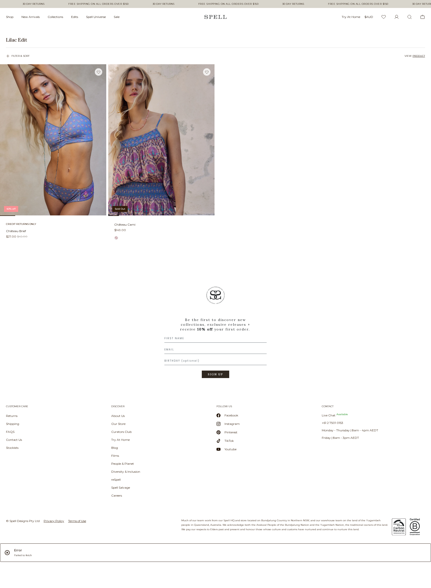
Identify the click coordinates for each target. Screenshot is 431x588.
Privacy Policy (54, 521)
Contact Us (14, 440)
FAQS (10, 432)
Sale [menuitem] (116, 17)
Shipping (12, 424)
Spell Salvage (120, 487)
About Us (118, 416)
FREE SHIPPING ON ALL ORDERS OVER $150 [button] (98, 4)
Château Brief (16, 231)
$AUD (368, 17)
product (419, 56)
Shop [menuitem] (9, 17)
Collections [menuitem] (55, 17)
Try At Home (120, 440)
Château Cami (124, 224)
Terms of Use (77, 521)
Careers (116, 495)
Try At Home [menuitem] (351, 17)
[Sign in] (396, 17)
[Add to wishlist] (99, 72)
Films (115, 455)
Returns (11, 416)
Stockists (12, 448)
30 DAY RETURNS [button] (33, 4)
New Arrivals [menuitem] (30, 17)
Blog (114, 448)
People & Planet (122, 463)
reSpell (116, 479)
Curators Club (121, 432)
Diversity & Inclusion (125, 471)
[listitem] (215, 40)
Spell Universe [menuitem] (96, 17)
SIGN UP (215, 374)
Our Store (118, 424)
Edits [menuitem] (74, 17)
